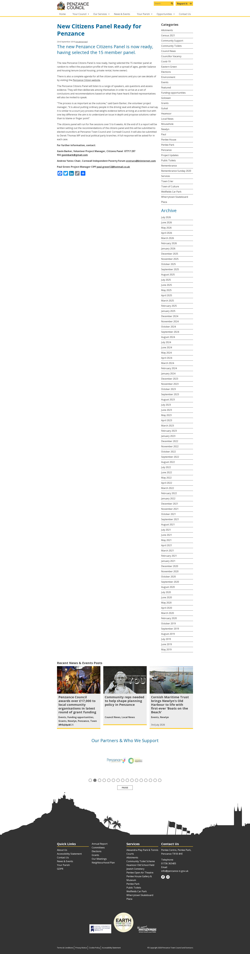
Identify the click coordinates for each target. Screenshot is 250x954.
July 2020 (166, 592)
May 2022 (166, 477)
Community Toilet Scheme (140, 861)
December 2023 (169, 378)
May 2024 (166, 352)
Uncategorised (81, 42)
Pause (125, 788)
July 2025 (166, 279)
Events (164, 82)
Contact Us (185, 14)
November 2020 (170, 571)
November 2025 (170, 259)
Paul (163, 134)
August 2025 (168, 274)
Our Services (100, 14)
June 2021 (166, 535)
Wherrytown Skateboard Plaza (174, 199)
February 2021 (169, 555)
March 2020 (167, 613)
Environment (168, 77)
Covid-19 (166, 61)
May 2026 (166, 227)
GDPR (60, 868)
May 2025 (166, 290)
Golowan (166, 98)
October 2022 (168, 451)
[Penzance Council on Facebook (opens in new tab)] (163, 877)
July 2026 (166, 217)
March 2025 (167, 300)
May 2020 (166, 602)
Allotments (167, 30)
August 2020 (168, 587)
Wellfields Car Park (171, 191)
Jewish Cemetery (135, 868)
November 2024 (170, 321)
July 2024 (166, 342)
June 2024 (166, 347)
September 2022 (170, 456)
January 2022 (168, 498)
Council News (168, 51)
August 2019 (168, 633)
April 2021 (166, 545)
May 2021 (166, 540)
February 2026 (169, 243)
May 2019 (166, 649)
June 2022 (166, 472)
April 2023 (166, 420)
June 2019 (166, 644)
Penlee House (168, 139)
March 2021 (167, 550)
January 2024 (168, 373)
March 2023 (167, 425)
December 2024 (169, 316)
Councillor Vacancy (171, 56)
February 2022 (169, 493)
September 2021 (170, 519)
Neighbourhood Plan (103, 862)
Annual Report (99, 843)
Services (165, 176)
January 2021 (168, 561)
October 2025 (168, 264)
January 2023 (168, 436)
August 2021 (168, 524)
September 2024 (170, 331)
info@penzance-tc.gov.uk (174, 871)
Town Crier (167, 181)
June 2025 (166, 285)
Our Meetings (99, 858)
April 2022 (166, 482)
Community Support (172, 40)
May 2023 (166, 415)
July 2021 (166, 529)
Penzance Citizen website (86, 80)
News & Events (122, 14)
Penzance (166, 150)
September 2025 (170, 269)
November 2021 (170, 508)
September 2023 (170, 394)
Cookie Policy (94, 947)
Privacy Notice (81, 947)
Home (62, 14)
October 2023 (168, 389)
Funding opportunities (173, 92)
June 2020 (166, 597)
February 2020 (169, 618)
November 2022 (170, 446)
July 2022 (166, 467)
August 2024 (168, 337)
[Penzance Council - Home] (125, 5)
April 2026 (166, 232)
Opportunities (164, 14)
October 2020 (168, 576)
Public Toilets (168, 160)
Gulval (164, 108)
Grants (165, 103)
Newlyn (165, 129)
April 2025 (166, 295)
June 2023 (166, 410)
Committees (98, 847)
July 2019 (166, 639)
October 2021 (168, 514)
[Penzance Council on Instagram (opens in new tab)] (168, 877)
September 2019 (170, 628)
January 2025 (168, 311)
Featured (166, 87)
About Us (62, 850)
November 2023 (170, 384)
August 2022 (168, 462)
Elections (166, 71)
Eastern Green (169, 66)
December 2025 (169, 253)
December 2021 (169, 503)
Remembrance (169, 165)
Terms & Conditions (65, 947)
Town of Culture (170, 186)
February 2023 (169, 430)
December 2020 (169, 566)
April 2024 (166, 357)
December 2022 (169, 441)
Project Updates (170, 155)
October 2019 (168, 623)
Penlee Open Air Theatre (139, 872)
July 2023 (166, 404)
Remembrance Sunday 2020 (176, 170)
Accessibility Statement (69, 853)
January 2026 (168, 248)
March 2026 (167, 238)
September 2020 (170, 581)
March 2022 (167, 488)
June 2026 (166, 222)
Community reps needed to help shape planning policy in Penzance (124, 701)
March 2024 (167, 363)
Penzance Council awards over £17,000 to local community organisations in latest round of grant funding (77, 704)
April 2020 (166, 607)
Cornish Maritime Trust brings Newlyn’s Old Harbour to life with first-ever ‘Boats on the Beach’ (170, 704)
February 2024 (169, 368)
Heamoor (166, 113)
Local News (167, 118)
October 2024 (168, 326)
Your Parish (143, 14)
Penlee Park (167, 144)
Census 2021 (168, 35)
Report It (182, 3)
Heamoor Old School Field (140, 865)
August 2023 (168, 399)
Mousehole (167, 124)
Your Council (79, 14)
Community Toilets (171, 45)
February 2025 (169, 305)
